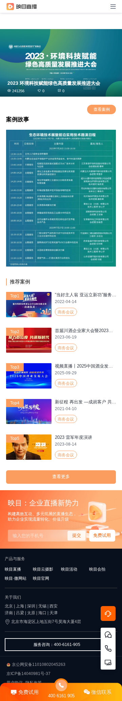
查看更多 (61, 476)
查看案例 (102, 109)
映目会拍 (97, 569)
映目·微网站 (15, 578)
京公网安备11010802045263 (38, 664)
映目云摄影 (43, 569)
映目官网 (41, 578)
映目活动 (69, 569)
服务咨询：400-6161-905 (57, 644)
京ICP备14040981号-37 (28, 674)
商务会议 (66, 312)
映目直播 (13, 569)
